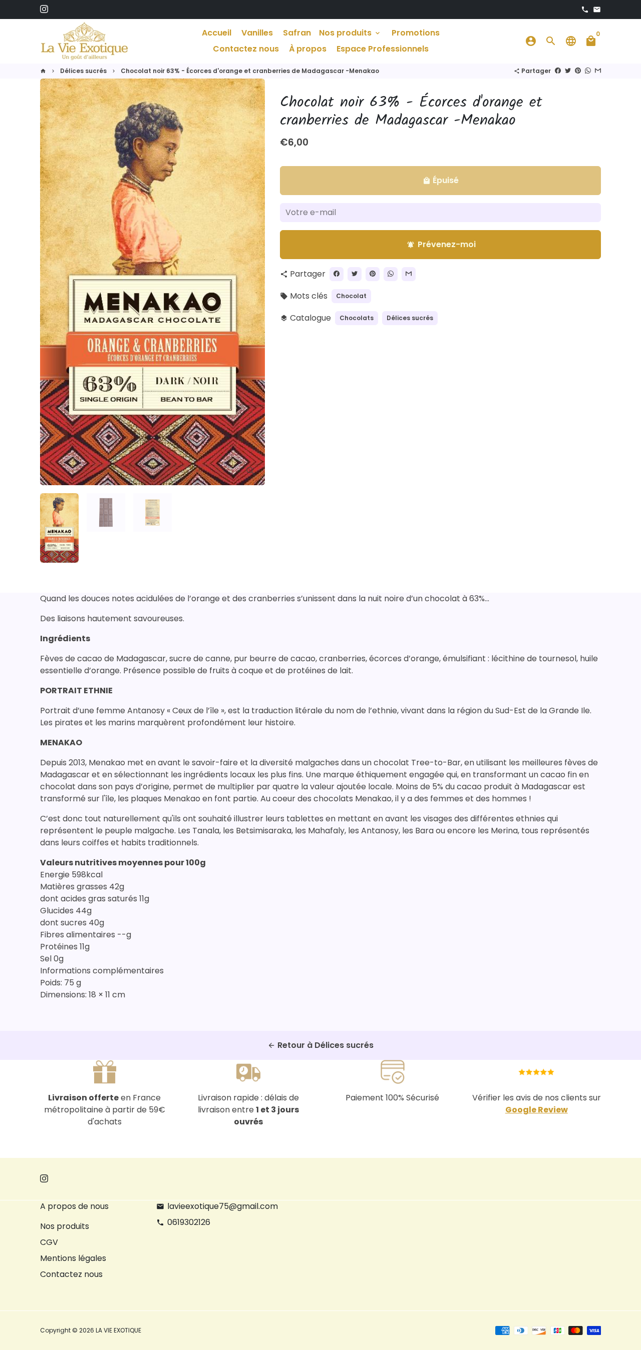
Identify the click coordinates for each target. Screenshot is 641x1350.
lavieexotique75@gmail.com (217, 1206)
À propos (308, 49)
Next (251, 282)
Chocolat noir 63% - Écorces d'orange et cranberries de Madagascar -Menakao (250, 71)
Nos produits (350, 33)
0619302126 (183, 1222)
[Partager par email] (598, 71)
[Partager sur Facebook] (558, 71)
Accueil (216, 33)
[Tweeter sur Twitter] (568, 71)
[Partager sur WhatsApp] (588, 71)
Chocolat (351, 296)
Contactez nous (246, 49)
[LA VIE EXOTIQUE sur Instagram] (44, 9)
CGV (49, 1242)
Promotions (416, 33)
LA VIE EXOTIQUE (118, 1330)
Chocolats (357, 318)
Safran (297, 33)
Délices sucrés (83, 71)
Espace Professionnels (383, 49)
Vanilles (257, 33)
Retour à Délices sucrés (320, 1045)
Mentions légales (73, 1258)
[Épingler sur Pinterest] (578, 71)
